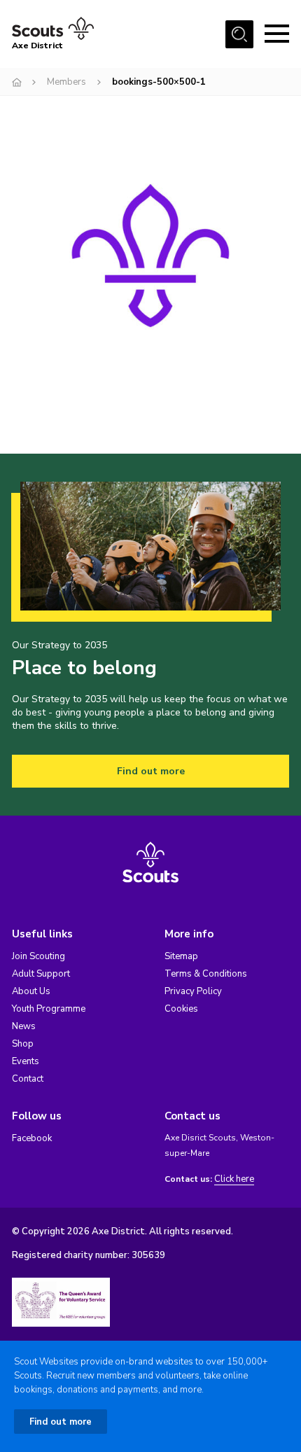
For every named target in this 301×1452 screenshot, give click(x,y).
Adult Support (41, 974)
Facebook (32, 1138)
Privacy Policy (193, 991)
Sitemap (181, 956)
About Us (31, 991)
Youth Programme (48, 1009)
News (24, 1026)
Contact (27, 1079)
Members (66, 82)
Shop (23, 1044)
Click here (234, 1179)
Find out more (151, 771)
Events (25, 1061)
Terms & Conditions (205, 974)
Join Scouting (38, 956)
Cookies (181, 1009)
